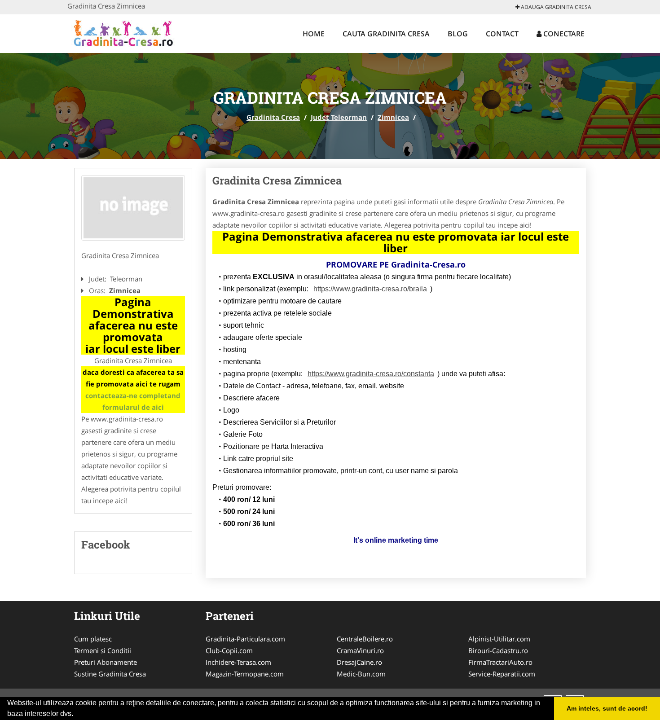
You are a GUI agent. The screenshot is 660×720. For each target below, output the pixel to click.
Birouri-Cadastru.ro (498, 650)
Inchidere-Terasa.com (238, 662)
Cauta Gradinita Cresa (386, 34)
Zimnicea (393, 117)
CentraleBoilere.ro (365, 638)
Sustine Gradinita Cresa (110, 673)
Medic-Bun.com (361, 673)
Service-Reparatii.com (501, 673)
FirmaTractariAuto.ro (500, 662)
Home (314, 34)
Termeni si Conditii (102, 650)
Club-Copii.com (229, 650)
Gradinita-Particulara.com (245, 638)
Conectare (563, 34)
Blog (458, 34)
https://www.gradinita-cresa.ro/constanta (371, 374)
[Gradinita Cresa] (126, 32)
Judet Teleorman (339, 117)
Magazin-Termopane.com (245, 673)
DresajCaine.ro (359, 662)
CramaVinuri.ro (360, 650)
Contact (502, 34)
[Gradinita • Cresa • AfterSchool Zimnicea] (133, 208)
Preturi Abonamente (105, 662)
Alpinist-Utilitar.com (499, 638)
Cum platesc (93, 638)
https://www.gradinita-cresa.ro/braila (370, 289)
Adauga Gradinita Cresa (555, 7)
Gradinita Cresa (273, 117)
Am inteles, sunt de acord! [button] (607, 708)
